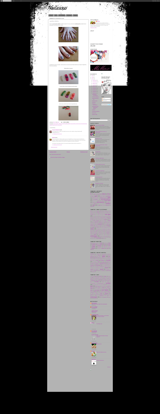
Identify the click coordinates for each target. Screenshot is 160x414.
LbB (92, 276)
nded (93, 230)
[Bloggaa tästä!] (65, 122)
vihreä (107, 248)
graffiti (69, 123)
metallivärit (93, 245)
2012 (92, 77)
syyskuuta (94, 85)
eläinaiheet (63, 123)
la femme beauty (95, 226)
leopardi (50, 125)
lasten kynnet (78, 123)
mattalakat (107, 287)
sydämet (91, 269)
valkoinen (103, 248)
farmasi (102, 220)
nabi (91, 230)
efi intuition (92, 219)
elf (95, 219)
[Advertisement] (100, 381)
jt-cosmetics (95, 199)
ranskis (108, 202)
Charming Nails (94, 303)
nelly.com (97, 230)
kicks (101, 225)
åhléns (104, 238)
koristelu (74, 123)
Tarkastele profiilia (93, 27)
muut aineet (107, 200)
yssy (95, 238)
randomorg (91, 292)
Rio (90, 193)
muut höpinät (104, 290)
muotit (102, 200)
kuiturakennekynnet (106, 199)
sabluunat (109, 266)
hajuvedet (91, 279)
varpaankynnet (101, 295)
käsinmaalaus (92, 263)
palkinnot (95, 291)
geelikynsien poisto (103, 197)
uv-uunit (103, 205)
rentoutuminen (100, 292)
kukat (99, 261)
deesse (95, 217)
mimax (92, 229)
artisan (108, 193)
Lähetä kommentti (54, 147)
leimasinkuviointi (84, 123)
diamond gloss (55, 123)
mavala (93, 227)
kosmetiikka (96, 281)
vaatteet (95, 295)
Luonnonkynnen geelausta (99, 170)
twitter (109, 294)
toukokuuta (94, 91)
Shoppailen (69, 15)
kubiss (91, 226)
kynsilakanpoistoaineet (100, 283)
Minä (56, 15)
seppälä (96, 233)
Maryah (53, 137)
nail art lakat (104, 265)
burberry (104, 213)
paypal (99, 291)
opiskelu (91, 291)
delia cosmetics (103, 217)
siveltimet (96, 293)
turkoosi (99, 248)
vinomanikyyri (103, 270)
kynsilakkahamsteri (95, 314)
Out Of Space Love (99, 323)
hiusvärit (109, 279)
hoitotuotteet (93, 280)
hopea (109, 243)
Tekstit (104, 98)
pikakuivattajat (107, 291)
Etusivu (51, 15)
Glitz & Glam (94, 359)
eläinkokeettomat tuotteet (98, 278)
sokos (101, 233)
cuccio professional (103, 194)
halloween (103, 257)
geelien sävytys (102, 196)
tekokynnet (92, 294)
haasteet (108, 278)
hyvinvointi (99, 280)
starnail (104, 233)
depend (108, 217)
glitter (67, 123)
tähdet (99, 270)
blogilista (109, 276)
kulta (101, 244)
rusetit (105, 266)
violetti (91, 249)
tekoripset (96, 294)
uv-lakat (99, 205)
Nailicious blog (94, 114)
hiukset (100, 279)
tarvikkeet (108, 203)
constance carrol (106, 216)
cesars (94, 194)
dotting (60, 123)
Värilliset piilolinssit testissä (100, 164)
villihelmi (101, 236)
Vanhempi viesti (84, 152)
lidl (103, 226)
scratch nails (92, 233)
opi (100, 230)
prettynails (100, 231)
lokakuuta (94, 83)
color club (101, 216)
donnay (95, 218)
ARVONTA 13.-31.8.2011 (99, 183)
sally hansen (95, 232)
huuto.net (91, 224)
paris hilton (108, 230)
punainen (99, 246)
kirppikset (104, 225)
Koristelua (94, 102)
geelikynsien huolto (95, 197)
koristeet (102, 260)
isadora (108, 224)
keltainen (94, 244)
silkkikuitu (95, 203)
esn (102, 219)
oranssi (109, 245)
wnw (106, 237)
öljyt (92, 298)
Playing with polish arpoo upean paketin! (95, 107)
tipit (61, 125)
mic (109, 227)
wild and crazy (96, 237)
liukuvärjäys (109, 244)
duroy (99, 218)
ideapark (95, 224)
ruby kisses (108, 231)
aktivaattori (94, 193)
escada (100, 219)
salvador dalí (100, 232)
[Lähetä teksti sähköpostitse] (61, 122)
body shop (91, 213)
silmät (93, 293)
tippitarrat (91, 270)
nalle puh (108, 265)
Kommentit (105, 100)
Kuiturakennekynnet (98, 177)
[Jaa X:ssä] (66, 122)
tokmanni (100, 234)
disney (91, 218)
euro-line (109, 194)
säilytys (101, 293)
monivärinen (99, 245)
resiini (91, 203)
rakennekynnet (100, 202)
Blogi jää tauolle (94, 311)
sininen (93, 248)
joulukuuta (94, 80)
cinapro (96, 216)
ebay (109, 218)
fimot (108, 255)
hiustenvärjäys (104, 279)
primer (94, 202)
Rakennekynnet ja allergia (99, 125)
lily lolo (106, 226)
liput (92, 264)
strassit (59, 125)
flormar (109, 220)
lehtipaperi (97, 263)
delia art (99, 217)
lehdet (102, 286)
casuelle (91, 214)
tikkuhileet (107, 269)
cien (93, 216)
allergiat (103, 193)
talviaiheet (96, 269)
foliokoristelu (92, 256)
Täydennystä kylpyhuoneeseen (101, 352)
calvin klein (108, 213)
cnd (97, 194)
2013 (92, 75)
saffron (91, 232)
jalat (102, 280)
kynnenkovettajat (92, 283)
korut (91, 281)
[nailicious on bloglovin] (106, 93)
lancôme (100, 226)
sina (99, 233)
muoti (103, 288)
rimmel (104, 231)
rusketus (105, 292)
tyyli (91, 295)
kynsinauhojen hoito (95, 284)
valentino (108, 234)
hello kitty (108, 257)
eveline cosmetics (96, 220)
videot (101, 297)
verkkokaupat (93, 236)
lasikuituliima (95, 200)
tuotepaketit (101, 294)
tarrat (101, 269)
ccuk (95, 214)
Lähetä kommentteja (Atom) (56, 154)
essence (105, 219)
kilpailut (108, 280)
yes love (109, 237)
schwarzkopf (107, 232)
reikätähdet (101, 266)
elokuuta (94, 86)
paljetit (91, 266)
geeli (96, 196)
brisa (91, 194)
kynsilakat (108, 283)
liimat (99, 200)
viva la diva (106, 236)
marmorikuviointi (106, 264)
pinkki (93, 246)
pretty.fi (96, 231)
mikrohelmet (92, 265)
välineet (91, 206)
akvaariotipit (99, 193)
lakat (91, 286)
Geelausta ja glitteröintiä (99, 158)
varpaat (108, 295)
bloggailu (105, 276)
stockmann (108, 233)
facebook (104, 278)
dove (97, 218)
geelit (109, 197)
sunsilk (91, 234)
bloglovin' (92, 277)
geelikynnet (108, 196)
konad (71, 123)
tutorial (95, 270)
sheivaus (109, 292)
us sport (104, 234)
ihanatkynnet (100, 224)
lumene (109, 226)
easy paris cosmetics (104, 218)
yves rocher (99, 238)
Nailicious (57, 8)
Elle (90, 276)
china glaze (108, 214)
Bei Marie (93, 351)
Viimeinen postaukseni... (100, 360)
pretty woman (92, 231)
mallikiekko (101, 264)
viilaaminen (107, 205)
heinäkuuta (95, 88)
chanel (102, 214)
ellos (97, 219)
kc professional (97, 225)
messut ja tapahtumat (104, 227)
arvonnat (100, 276)
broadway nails (99, 213)
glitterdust (95, 257)
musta (105, 245)
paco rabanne (104, 230)
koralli (98, 244)
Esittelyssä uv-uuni (98, 138)
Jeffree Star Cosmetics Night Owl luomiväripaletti (99, 304)
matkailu (103, 287)
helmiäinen (96, 279)
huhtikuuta (94, 93)
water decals (108, 270)
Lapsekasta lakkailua (95, 111)
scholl (104, 232)
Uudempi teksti (52, 152)
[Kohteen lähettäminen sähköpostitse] (63, 122)
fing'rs (92, 196)
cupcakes (91, 255)
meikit (91, 288)
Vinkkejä (75, 15)
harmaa (101, 243)
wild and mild (103, 237)
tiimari (95, 234)
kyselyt (105, 284)
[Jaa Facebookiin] (67, 122)
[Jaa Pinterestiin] (68, 122)
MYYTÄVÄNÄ (62, 15)
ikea (105, 224)
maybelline (98, 227)
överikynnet (93, 271)
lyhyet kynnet (55, 125)
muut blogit (97, 290)
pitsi (94, 266)
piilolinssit (102, 291)
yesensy (92, 238)
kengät (105, 280)
